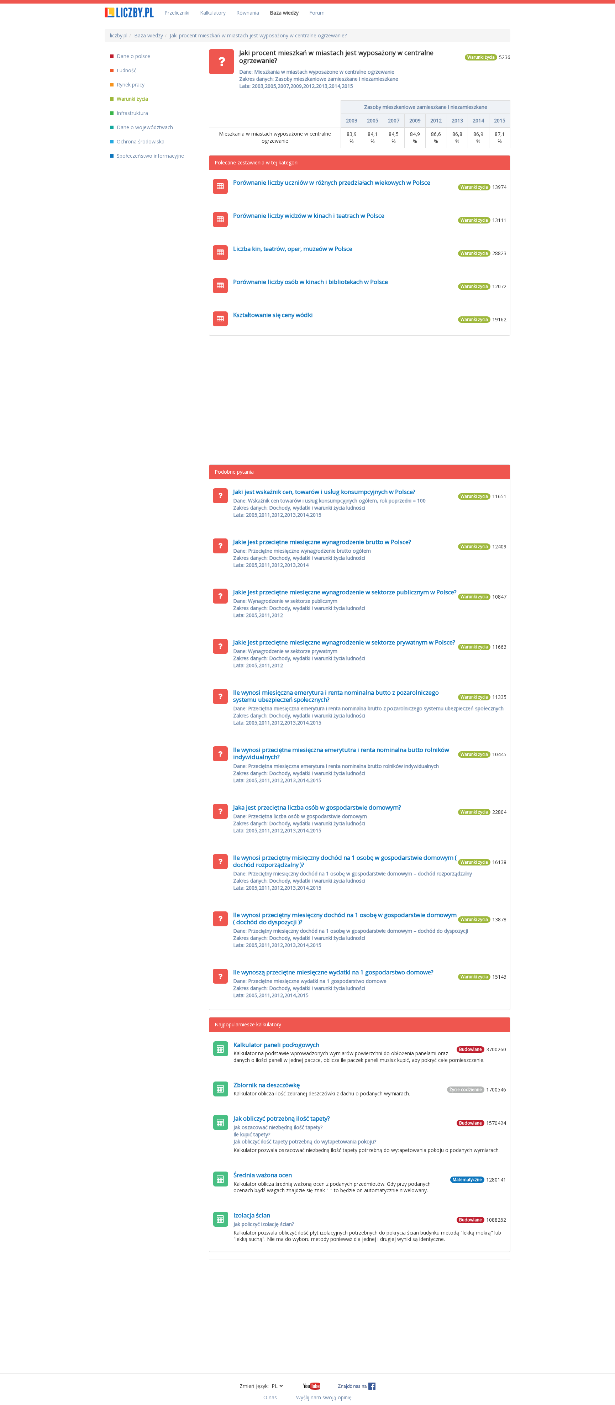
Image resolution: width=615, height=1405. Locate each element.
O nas (270, 1397)
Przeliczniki (176, 12)
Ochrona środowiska (139, 141)
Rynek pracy (129, 84)
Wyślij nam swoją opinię (324, 1397)
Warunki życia (131, 98)
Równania (247, 12)
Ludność (125, 70)
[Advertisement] (360, 400)
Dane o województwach (144, 127)
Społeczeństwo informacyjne (149, 155)
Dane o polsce (132, 56)
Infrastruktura (131, 113)
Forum (317, 12)
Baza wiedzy (284, 12)
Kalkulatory (213, 12)
